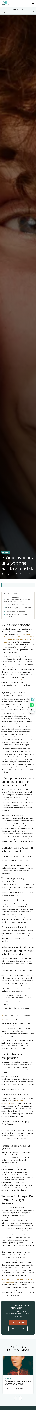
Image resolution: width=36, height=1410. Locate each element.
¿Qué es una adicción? (11, 597)
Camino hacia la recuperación (14, 612)
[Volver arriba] (32, 700)
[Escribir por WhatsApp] (32, 705)
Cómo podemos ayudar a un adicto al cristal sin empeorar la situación (16, 601)
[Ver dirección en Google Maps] (32, 710)
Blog (22, 9)
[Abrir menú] (33, 3)
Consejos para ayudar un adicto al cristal (17, 604)
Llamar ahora (18, 1322)
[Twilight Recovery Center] (5, 3)
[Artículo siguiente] (20, 1398)
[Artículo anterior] (15, 1398)
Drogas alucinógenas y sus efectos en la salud (18, 1382)
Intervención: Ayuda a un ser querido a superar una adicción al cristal (17, 608)
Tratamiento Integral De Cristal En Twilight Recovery (15, 615)
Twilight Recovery (21, 680)
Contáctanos (18, 1329)
